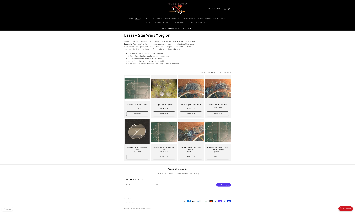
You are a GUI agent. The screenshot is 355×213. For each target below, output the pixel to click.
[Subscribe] (157, 184)
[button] (126, 9)
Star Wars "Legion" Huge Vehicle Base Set (191, 105)
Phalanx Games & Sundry (134, 208)
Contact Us (159, 174)
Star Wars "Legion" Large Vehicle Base (137, 148)
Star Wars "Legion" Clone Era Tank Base (164, 148)
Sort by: (203, 72)
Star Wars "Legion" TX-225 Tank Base (137, 105)
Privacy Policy (168, 174)
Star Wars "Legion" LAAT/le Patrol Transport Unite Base (217, 148)
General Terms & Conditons (183, 174)
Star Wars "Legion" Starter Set (217, 104)
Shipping (196, 174)
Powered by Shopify (146, 208)
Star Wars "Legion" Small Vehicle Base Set (191, 148)
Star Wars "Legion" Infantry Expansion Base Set (164, 105)
